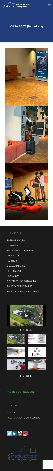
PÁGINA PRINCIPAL (16, 240)
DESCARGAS (13, 276)
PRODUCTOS (13, 255)
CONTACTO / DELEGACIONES (21, 281)
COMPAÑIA (12, 245)
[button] (29, 330)
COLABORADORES (16, 266)
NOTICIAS (12, 412)
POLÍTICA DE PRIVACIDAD (19, 286)
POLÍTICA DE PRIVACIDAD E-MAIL (23, 291)
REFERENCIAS (14, 271)
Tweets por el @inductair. (21, 391)
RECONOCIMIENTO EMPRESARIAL (23, 417)
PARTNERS (12, 260)
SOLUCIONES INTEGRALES (20, 250)
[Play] (26, 315)
